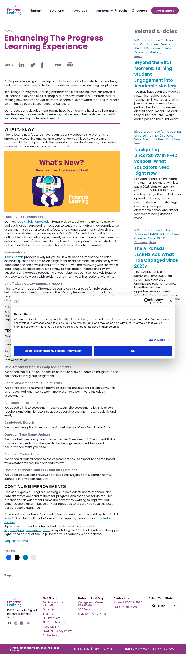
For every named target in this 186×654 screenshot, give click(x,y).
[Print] (70, 65)
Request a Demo (16, 541)
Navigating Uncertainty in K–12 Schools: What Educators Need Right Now (155, 161)
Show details (156, 340)
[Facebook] (42, 65)
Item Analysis (13, 257)
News (8, 30)
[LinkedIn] (22, 64)
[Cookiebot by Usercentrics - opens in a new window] (147, 301)
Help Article (12, 518)
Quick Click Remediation (34, 222)
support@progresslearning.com (27, 530)
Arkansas (140, 242)
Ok (133, 350)
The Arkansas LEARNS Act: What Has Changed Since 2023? (156, 257)
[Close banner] (170, 301)
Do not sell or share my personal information (53, 350)
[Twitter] (32, 65)
